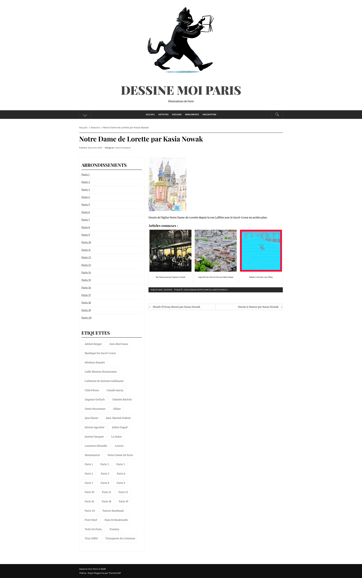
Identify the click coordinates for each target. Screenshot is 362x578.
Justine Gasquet (94, 436)
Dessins (177, 114)
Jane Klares (91, 418)
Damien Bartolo (122, 399)
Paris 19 (86, 310)
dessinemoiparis (123, 148)
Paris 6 (85, 212)
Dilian (117, 408)
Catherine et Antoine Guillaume (104, 381)
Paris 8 (85, 227)
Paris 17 (86, 295)
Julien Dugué (120, 427)
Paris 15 (86, 280)
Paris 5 (85, 204)
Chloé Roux (92, 390)
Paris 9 (223, 290)
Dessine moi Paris (181, 90)
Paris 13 (86, 265)
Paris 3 (85, 189)
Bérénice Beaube (95, 362)
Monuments (192, 114)
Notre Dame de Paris (120, 455)
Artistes (163, 114)
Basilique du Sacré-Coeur (100, 353)
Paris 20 (86, 317)
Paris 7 (85, 219)
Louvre (119, 445)
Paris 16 (86, 287)
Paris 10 (86, 242)
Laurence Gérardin (96, 445)
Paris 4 (85, 197)
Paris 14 (86, 272)
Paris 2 (85, 182)
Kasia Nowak (190, 290)
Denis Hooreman (95, 408)
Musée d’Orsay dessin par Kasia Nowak (176, 306)
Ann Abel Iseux (118, 344)
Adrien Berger (93, 344)
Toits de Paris (93, 529)
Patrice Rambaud (113, 510)
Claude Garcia (115, 390)
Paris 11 (85, 250)
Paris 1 (85, 174)
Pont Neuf (91, 520)
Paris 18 (86, 302)
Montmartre (92, 455)
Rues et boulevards (116, 520)
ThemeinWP (115, 573)
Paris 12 (86, 257)
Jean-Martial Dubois (118, 418)
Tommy (114, 529)
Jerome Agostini (94, 427)
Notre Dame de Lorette (208, 290)
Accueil (150, 114)
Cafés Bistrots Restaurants (101, 371)
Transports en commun (120, 538)
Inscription (209, 114)
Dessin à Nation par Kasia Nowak (258, 306)
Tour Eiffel (91, 538)
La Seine (116, 436)
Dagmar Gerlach (95, 399)
